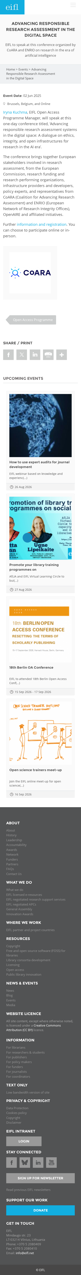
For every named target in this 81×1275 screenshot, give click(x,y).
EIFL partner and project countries (30, 930)
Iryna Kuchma (15, 112)
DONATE (40, 1210)
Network (12, 854)
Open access (15, 970)
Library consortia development (28, 960)
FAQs (10, 869)
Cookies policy (16, 1113)
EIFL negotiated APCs (21, 904)
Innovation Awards (19, 914)
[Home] (12, 7)
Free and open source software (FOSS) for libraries (35, 953)
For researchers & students (25, 1052)
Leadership (14, 840)
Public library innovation (23, 974)
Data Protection (17, 1108)
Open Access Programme (33, 320)
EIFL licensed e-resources (24, 895)
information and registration (41, 224)
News (10, 990)
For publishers (16, 1057)
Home (10, 69)
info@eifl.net (25, 1253)
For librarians (15, 1047)
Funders (12, 859)
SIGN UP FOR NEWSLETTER (40, 1178)
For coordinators (18, 1076)
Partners (12, 864)
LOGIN (23, 1141)
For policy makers (19, 1062)
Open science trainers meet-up (35, 770)
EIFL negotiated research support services (35, 899)
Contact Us (14, 874)
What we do (14, 890)
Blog (9, 995)
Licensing (13, 965)
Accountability (16, 845)
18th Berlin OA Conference (31, 667)
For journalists (16, 1071)
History (11, 835)
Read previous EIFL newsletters (28, 1190)
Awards (11, 850)
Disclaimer (13, 1122)
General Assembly (19, 909)
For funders (14, 1067)
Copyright (13, 946)
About (10, 830)
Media (10, 1005)
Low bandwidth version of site (27, 1092)
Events (23, 69)
